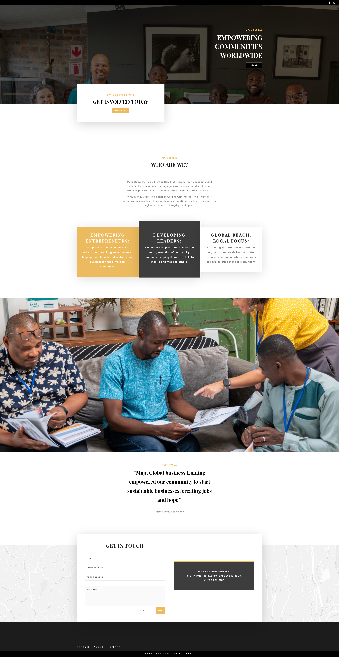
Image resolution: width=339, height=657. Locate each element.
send (160, 610)
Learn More (254, 65)
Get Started (121, 110)
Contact (83, 647)
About (99, 647)
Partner (114, 647)
